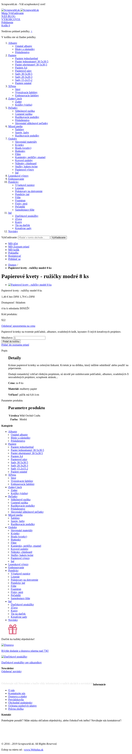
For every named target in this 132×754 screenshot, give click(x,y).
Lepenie (19, 188)
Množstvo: (7, 337)
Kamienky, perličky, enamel (30, 157)
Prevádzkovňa (16, 699)
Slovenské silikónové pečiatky (31, 123)
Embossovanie (16, 178)
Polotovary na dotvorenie (28, 191)
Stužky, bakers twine (26, 166)
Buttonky (20, 151)
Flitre (18, 154)
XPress (12, 86)
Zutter (18, 101)
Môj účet (13, 243)
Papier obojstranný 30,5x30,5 (31, 64)
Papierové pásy (23, 70)
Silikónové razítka (25, 110)
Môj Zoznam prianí (18, 246)
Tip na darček (22, 225)
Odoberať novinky (11, 671)
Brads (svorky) (23, 148)
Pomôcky (13, 181)
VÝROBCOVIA (10, 19)
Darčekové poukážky (26, 215)
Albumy (12, 43)
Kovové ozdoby (24, 160)
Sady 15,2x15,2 (23, 80)
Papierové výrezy (24, 169)
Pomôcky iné (22, 194)
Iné (17, 172)
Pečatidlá (20, 206)
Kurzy (18, 222)
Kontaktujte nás (16, 693)
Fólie (18, 197)
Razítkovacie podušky (27, 117)
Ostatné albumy (23, 46)
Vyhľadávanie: (9, 237)
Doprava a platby (17, 696)
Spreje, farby (22, 132)
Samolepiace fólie (24, 209)
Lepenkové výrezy (18, 175)
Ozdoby (12, 138)
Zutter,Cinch (15, 98)
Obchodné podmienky (20, 702)
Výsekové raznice (25, 185)
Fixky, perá (21, 203)
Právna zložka (16, 708)
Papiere (12, 55)
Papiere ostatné (23, 83)
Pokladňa (13, 252)
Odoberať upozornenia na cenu (18, 325)
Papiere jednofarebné (26, 58)
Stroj (17, 89)
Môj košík (13, 249)
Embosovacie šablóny (27, 95)
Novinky (13, 231)
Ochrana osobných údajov (22, 705)
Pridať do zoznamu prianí (15, 344)
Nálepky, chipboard (25, 163)
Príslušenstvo (22, 52)
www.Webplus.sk (33, 749)
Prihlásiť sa (14, 259)
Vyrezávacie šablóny (26, 92)
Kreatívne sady (23, 228)
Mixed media (15, 126)
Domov (12, 264)
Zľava (18, 219)
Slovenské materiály (26, 141)
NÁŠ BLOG (8, 16)
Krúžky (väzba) (23, 104)
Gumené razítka (23, 114)
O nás (11, 690)
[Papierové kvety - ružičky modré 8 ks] (30, 284)
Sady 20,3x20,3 (23, 76)
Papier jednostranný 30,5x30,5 (31, 61)
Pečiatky (13, 107)
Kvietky (19, 144)
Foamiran (20, 200)
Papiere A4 (21, 67)
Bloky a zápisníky (25, 49)
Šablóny (19, 129)
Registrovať (14, 255)
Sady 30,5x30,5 (23, 73)
